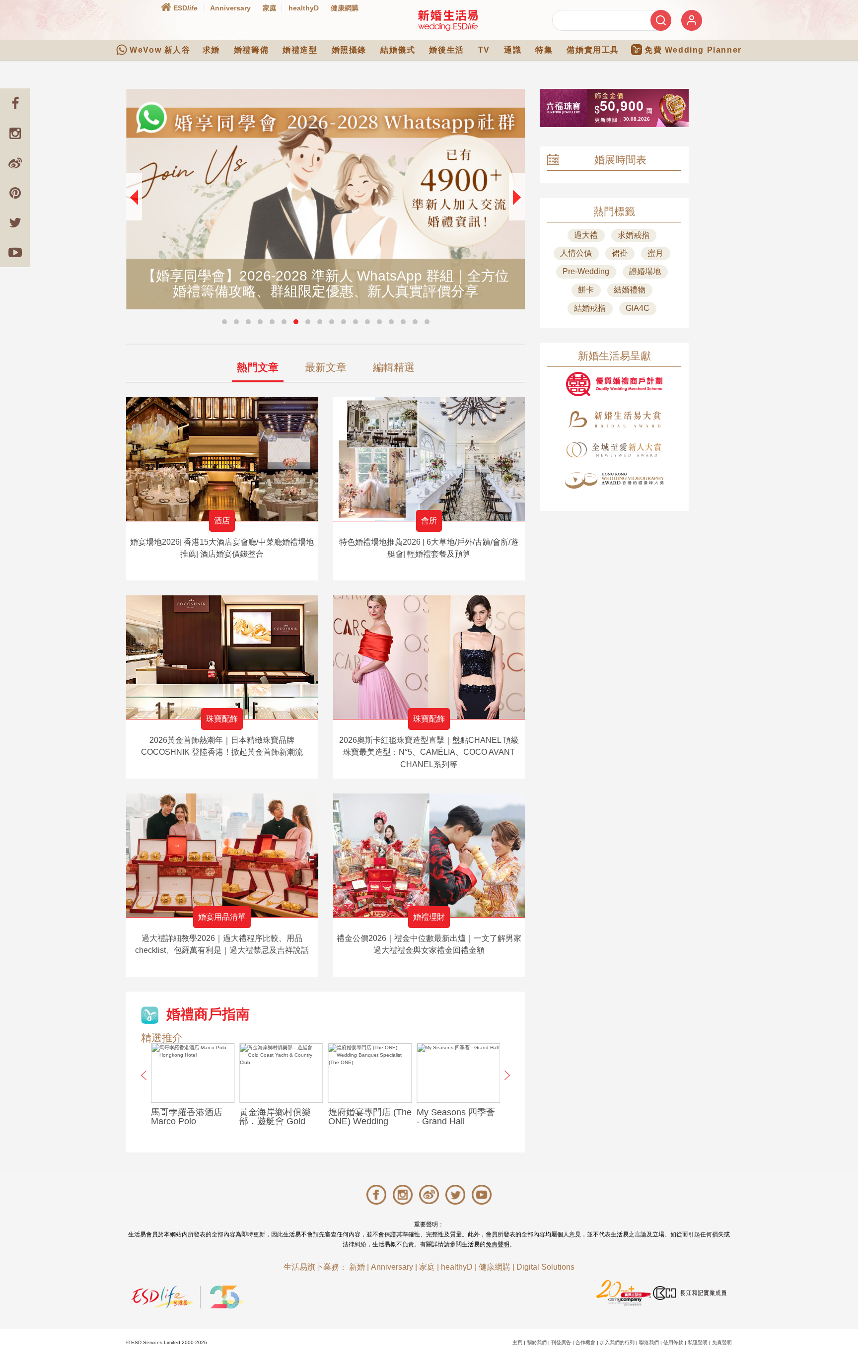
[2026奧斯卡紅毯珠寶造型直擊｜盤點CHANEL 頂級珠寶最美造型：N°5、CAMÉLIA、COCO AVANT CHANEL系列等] (429, 657)
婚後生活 (446, 50)
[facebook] (15, 103)
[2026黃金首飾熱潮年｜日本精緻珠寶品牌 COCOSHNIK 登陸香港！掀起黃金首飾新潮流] (222, 657)
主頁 (517, 1342)
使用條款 (673, 1342)
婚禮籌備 (251, 50)
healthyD (303, 8)
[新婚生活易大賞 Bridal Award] (614, 419)
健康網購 (344, 8)
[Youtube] (15, 252)
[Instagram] (15, 133)
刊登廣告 (561, 1342)
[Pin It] (15, 193)
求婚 (211, 50)
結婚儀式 (397, 50)
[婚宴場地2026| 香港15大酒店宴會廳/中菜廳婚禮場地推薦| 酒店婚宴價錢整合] (222, 459)
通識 (512, 50)
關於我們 (537, 1342)
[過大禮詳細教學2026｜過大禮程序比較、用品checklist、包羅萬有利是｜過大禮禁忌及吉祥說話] (222, 855)
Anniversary (230, 8)
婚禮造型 (300, 50)
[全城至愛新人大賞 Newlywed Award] (614, 449)
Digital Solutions (545, 1267)
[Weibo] (15, 163)
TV (484, 50)
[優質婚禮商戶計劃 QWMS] (614, 384)
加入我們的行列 (617, 1342)
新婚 (357, 1267)
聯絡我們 (649, 1342)
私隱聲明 (698, 1342)
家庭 (270, 8)
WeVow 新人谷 (160, 50)
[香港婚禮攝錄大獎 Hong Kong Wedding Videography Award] (614, 480)
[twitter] (15, 222)
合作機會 (585, 1342)
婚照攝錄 (349, 50)
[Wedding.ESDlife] (448, 20)
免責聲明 (497, 1244)
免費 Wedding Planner (693, 50)
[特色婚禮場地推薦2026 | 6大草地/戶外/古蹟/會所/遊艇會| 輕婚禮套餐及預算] (429, 459)
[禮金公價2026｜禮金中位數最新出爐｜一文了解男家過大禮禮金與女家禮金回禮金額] (429, 855)
